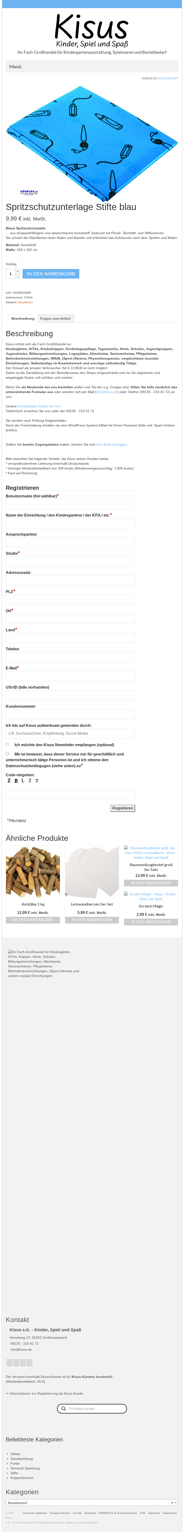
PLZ (10, 592)
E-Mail (12, 668)
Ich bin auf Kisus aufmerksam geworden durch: (49, 725)
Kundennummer (20, 706)
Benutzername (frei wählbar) (32, 496)
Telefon (12, 649)
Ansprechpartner (21, 534)
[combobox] (92, 1502)
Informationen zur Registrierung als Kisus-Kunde (46, 1393)
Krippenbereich (22, 1478)
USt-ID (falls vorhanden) (27, 687)
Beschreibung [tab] (23, 318)
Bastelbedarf (168, 78)
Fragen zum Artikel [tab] (55, 318)
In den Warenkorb (51, 273)
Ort (9, 611)
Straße (13, 553)
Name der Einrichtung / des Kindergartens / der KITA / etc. (59, 515)
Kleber (15, 1454)
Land (11, 630)
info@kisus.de (107, 392)
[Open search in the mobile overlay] (92, 1408)
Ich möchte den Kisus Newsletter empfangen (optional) (64, 745)
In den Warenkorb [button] (33, 920)
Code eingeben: (20, 775)
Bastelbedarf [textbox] (90, 1503)
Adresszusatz (18, 573)
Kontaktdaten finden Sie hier (39, 406)
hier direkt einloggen (111, 444)
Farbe (15, 1463)
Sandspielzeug (22, 1459)
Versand (18, 1377)
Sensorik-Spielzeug (25, 1468)
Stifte (14, 1473)
